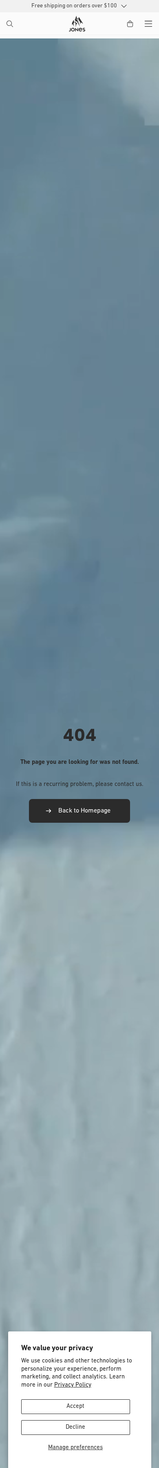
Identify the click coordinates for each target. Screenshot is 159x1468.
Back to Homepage (84, 811)
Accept (75, 1406)
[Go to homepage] (77, 24)
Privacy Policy (72, 1385)
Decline (75, 1427)
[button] (11, 24)
